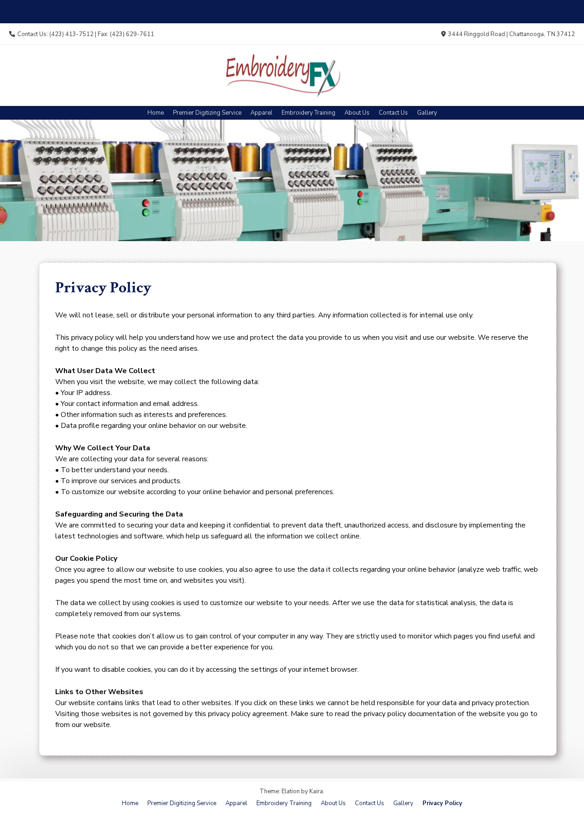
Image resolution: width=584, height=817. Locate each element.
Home (155, 113)
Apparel (261, 113)
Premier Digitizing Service (207, 113)
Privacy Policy (442, 803)
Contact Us (393, 113)
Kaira (316, 791)
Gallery (427, 113)
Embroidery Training (308, 113)
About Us (357, 113)
